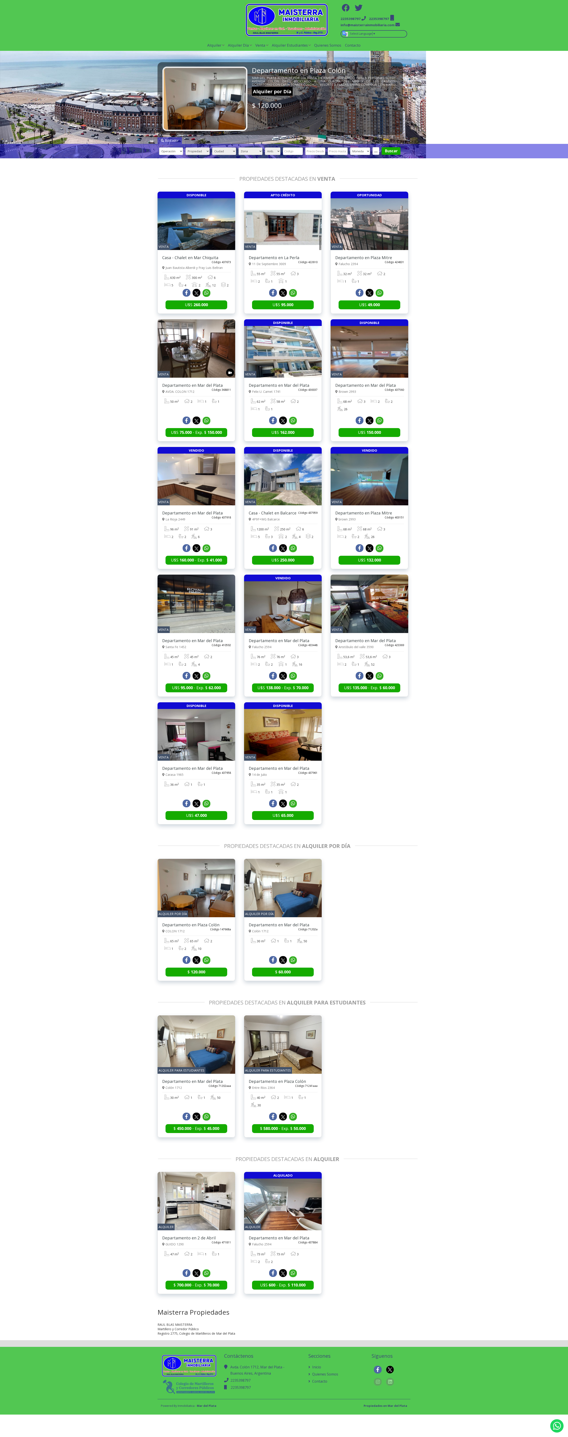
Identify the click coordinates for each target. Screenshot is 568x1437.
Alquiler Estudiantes (290, 45)
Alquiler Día (238, 45)
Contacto (353, 45)
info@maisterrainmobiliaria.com (367, 25)
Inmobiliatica (186, 1406)
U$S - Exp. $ (196, 432)
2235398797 (240, 1380)
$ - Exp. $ (196, 1128)
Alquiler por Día (272, 91)
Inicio (316, 1367)
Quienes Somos (327, 45)
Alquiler (214, 45)
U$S (196, 304)
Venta (260, 45)
